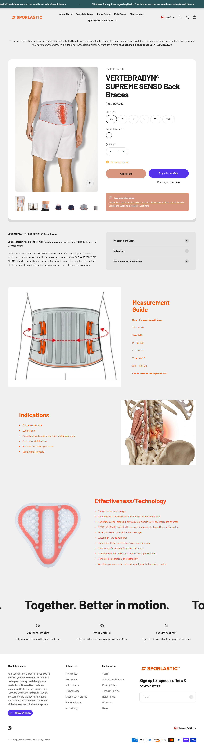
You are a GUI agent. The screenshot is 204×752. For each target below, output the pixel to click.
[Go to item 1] (20, 204)
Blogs (105, 708)
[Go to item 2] (33, 207)
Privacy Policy (109, 685)
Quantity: (110, 144)
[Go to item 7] (97, 208)
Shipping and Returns (113, 679)
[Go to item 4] (59, 207)
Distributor (107, 702)
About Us (64, 14)
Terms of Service (111, 690)
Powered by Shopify (41, 739)
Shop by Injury (137, 14)
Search (106, 673)
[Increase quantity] (123, 151)
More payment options (168, 182)
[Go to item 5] (71, 207)
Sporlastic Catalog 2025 (100, 20)
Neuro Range (103, 14)
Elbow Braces (72, 690)
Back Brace (71, 679)
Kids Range (120, 14)
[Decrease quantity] (110, 151)
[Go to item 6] (84, 208)
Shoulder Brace (73, 702)
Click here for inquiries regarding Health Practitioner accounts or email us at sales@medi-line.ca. (126, 4)
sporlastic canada (115, 69)
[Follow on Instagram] (10, 728)
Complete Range (84, 14)
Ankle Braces (72, 685)
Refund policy (109, 696)
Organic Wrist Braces (76, 696)
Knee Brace (71, 673)
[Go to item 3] (46, 206)
